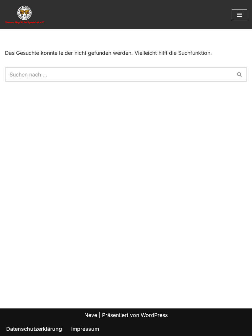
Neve (90, 315)
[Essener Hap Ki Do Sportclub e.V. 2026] (24, 15)
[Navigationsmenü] (239, 14)
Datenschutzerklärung (34, 329)
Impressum (85, 329)
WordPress (154, 315)
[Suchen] (239, 74)
